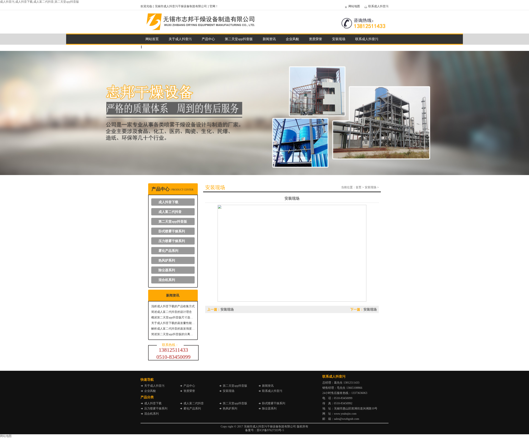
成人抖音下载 (168, 202)
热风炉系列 (166, 260)
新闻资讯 (269, 39)
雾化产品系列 (168, 250)
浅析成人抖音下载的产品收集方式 (173, 306)
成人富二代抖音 (170, 212)
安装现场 (338, 39)
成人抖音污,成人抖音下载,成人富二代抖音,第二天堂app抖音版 (39, 1)
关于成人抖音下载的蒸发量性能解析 (173, 323)
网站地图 (354, 6)
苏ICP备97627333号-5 (270, 430)
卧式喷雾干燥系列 (171, 231)
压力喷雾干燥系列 (171, 241)
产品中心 (208, 39)
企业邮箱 (152, 47)
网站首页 (152, 39)
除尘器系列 (166, 270)
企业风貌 (292, 39)
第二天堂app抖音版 (239, 39)
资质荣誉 (315, 39)
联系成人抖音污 (378, 6)
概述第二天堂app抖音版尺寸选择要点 (173, 317)
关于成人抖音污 (180, 39)
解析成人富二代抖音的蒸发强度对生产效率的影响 (173, 328)
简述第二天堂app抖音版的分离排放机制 (173, 334)
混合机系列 (166, 280)
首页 (358, 187)
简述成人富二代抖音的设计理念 (171, 311)
